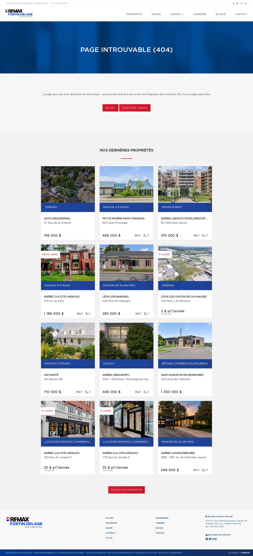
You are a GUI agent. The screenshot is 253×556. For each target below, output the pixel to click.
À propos (110, 533)
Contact (241, 14)
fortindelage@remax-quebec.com (28, 4)
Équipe (156, 14)
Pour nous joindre (135, 108)
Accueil (110, 108)
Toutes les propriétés (126, 490)
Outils (109, 538)
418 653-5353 (61, 4)
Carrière (199, 14)
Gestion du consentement (170, 553)
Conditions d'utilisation (146, 553)
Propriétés (134, 14)
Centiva (244, 553)
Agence (175, 14)
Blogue (221, 14)
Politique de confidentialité (120, 553)
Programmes (162, 518)
